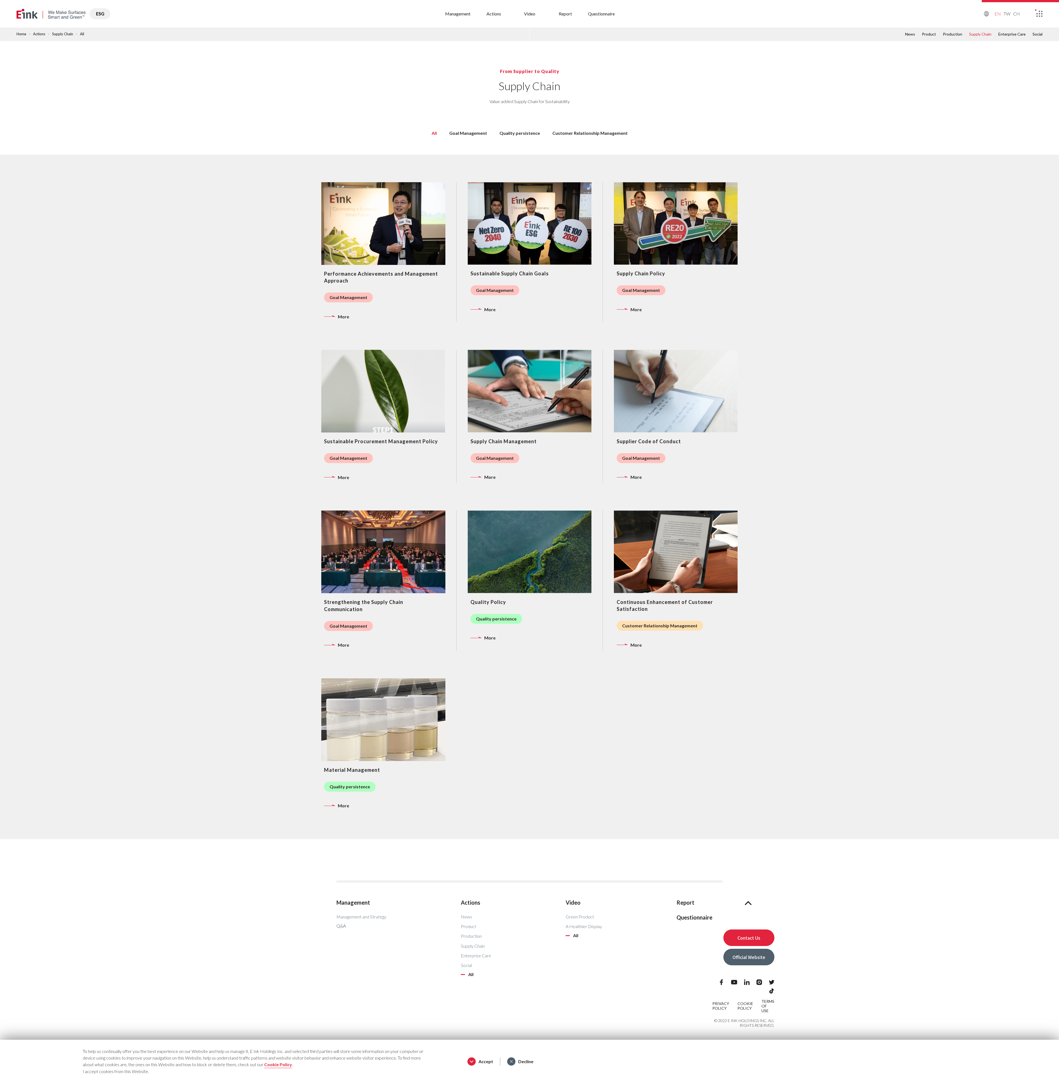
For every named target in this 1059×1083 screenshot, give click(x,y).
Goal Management (468, 133)
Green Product (580, 916)
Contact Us (748, 937)
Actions (493, 13)
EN (997, 13)
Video (529, 13)
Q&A (341, 925)
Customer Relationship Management (590, 133)
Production (952, 34)
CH (1016, 13)
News (910, 34)
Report (565, 13)
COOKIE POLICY (745, 1006)
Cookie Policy (278, 1064)
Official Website (748, 957)
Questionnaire (601, 13)
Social (1037, 34)
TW (1007, 13)
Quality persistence (519, 133)
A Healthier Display (584, 926)
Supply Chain (473, 945)
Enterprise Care (1012, 34)
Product (929, 34)
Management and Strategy (361, 916)
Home (21, 34)
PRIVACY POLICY (720, 1006)
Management (457, 13)
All (471, 974)
